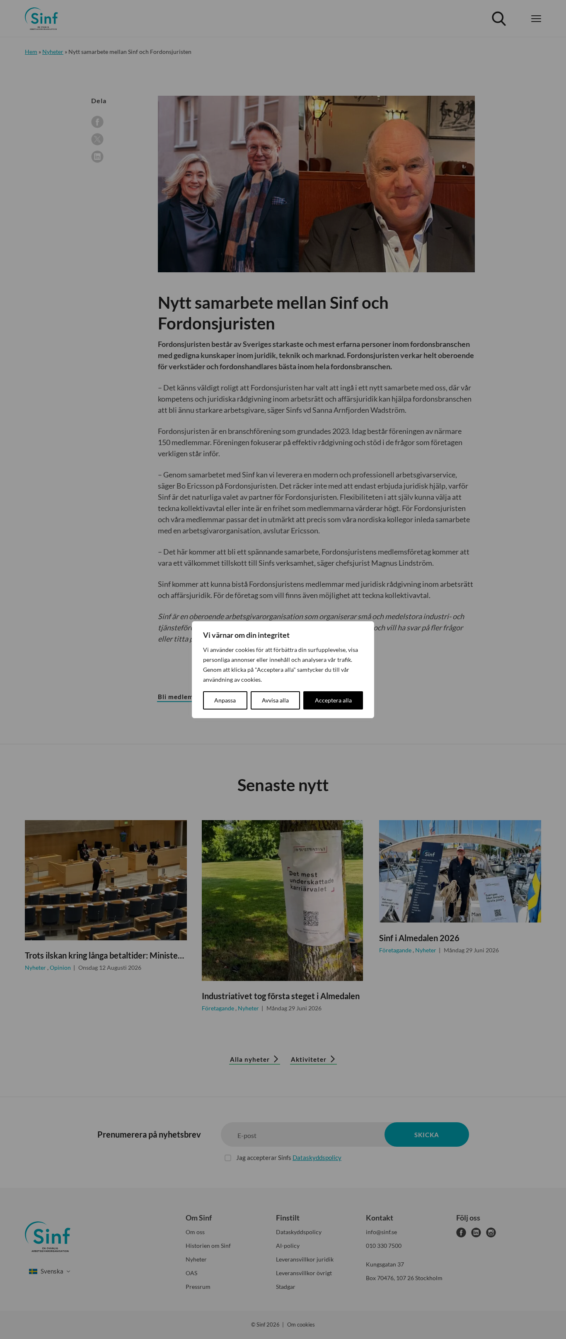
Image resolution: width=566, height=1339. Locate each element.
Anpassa (225, 700)
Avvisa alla (275, 700)
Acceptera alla (333, 700)
